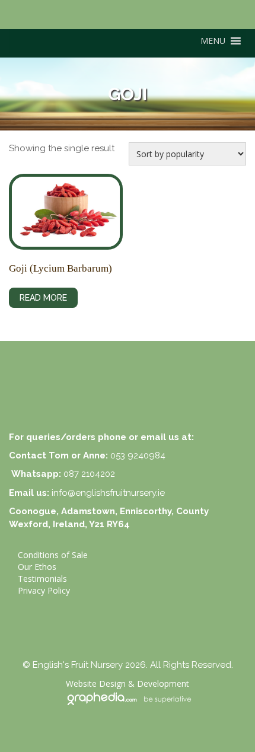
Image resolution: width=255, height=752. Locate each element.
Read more (43, 297)
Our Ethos (37, 566)
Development (163, 683)
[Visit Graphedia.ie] (127, 697)
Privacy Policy (44, 590)
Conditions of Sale (53, 554)
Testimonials (42, 578)
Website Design (96, 683)
